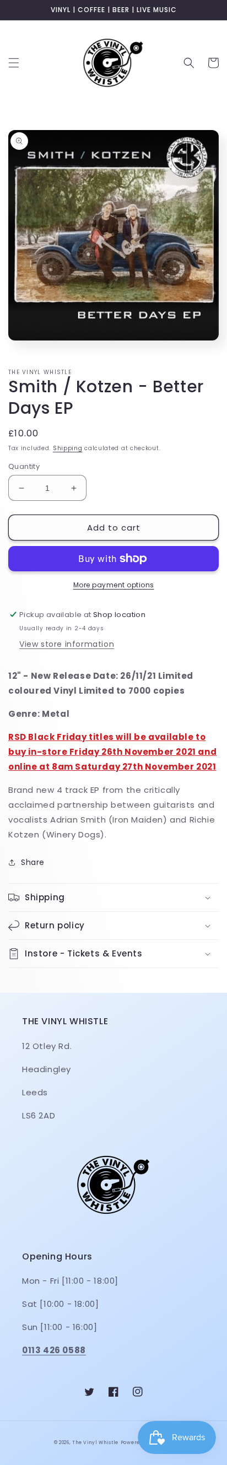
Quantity (24, 466)
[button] (14, 63)
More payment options (113, 585)
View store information (66, 644)
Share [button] (33, 862)
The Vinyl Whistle (95, 1442)
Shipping (68, 448)
